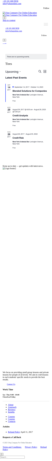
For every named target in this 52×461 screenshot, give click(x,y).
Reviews (11, 409)
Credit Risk (18, 137)
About (10, 405)
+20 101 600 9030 (10, 1)
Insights (11, 412)
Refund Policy (14, 432)
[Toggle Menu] (46, 24)
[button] (11, 384)
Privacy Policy (31, 447)
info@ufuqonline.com (12, 3)
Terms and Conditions (12, 447)
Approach (12, 407)
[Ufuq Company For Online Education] (20, 14)
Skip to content (9, 20)
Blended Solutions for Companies (30, 90)
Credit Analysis (20, 115)
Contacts (11, 421)
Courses (11, 416)
